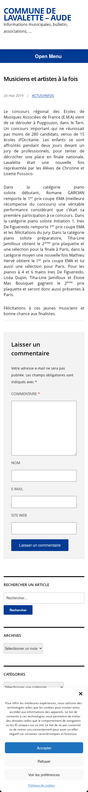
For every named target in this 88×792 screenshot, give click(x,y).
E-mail (17, 488)
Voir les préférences (44, 774)
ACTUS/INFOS (43, 95)
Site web (19, 515)
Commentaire (25, 393)
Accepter (44, 747)
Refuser (44, 761)
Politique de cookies (41, 785)
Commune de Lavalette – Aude (37, 14)
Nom (15, 462)
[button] (80, 693)
